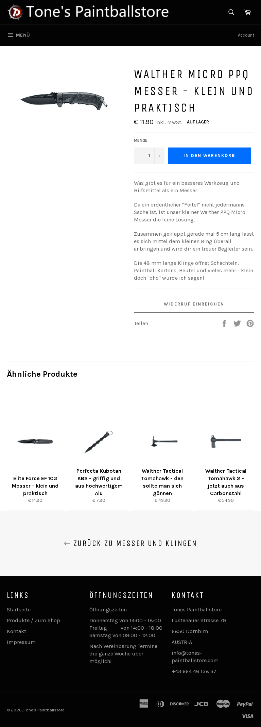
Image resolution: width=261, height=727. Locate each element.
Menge (140, 140)
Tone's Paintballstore (44, 709)
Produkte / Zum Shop (33, 620)
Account (246, 35)
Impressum (21, 642)
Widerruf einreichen (194, 304)
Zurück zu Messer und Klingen (134, 543)
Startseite (19, 609)
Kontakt (16, 631)
